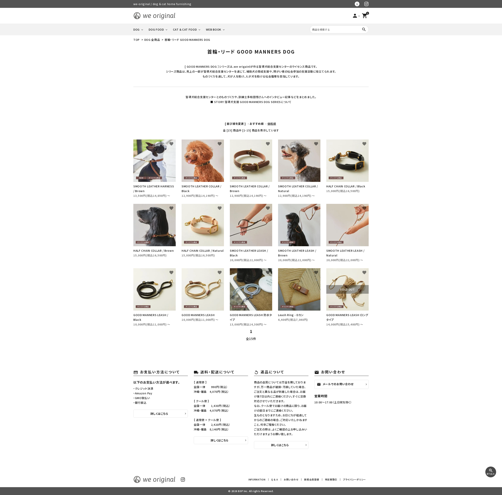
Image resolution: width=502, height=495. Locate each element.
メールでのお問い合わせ (335, 384)
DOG (136, 29)
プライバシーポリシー (354, 479)
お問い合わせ (291, 479)
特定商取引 (331, 479)
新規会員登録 (311, 479)
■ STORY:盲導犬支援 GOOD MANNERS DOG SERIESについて (251, 102)
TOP (136, 40)
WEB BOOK (213, 29)
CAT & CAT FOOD (185, 29)
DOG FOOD (156, 29)
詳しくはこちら (159, 414)
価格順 (271, 124)
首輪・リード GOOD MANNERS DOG (187, 40)
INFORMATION (257, 479)
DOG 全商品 (152, 40)
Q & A (274, 479)
